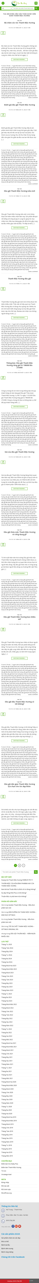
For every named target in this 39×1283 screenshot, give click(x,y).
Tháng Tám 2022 (7, 1015)
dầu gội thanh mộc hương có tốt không (23, 249)
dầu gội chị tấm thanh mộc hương (14, 152)
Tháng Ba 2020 (6, 1110)
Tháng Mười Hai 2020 (8, 1082)
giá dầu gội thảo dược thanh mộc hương (18, 176)
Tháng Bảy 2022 (6, 1018)
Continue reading (19, 59)
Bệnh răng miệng (7, 1252)
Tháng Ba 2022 (6, 1033)
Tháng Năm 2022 (7, 1026)
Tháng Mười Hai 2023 (8, 966)
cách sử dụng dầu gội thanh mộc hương (12, 67)
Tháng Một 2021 (7, 1078)
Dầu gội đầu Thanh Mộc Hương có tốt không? (19, 702)
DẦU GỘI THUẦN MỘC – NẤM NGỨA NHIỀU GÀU (18, 935)
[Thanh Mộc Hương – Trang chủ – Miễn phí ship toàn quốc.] (19, 3)
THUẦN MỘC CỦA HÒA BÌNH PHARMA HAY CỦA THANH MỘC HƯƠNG (17, 884)
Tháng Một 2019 (7, 1156)
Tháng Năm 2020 (7, 1103)
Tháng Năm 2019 (7, 1142)
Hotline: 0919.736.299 (14, 1281)
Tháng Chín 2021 (7, 1054)
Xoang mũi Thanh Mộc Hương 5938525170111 (17, 880)
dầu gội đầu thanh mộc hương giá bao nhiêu (24, 156)
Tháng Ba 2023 (6, 997)
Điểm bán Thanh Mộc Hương (11, 1167)
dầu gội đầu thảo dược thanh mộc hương (12, 157)
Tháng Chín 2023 (7, 976)
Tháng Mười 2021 (7, 1050)
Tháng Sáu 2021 (6, 1061)
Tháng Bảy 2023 (6, 983)
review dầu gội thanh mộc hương (10, 96)
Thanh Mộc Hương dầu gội (19, 278)
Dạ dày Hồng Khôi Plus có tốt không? (14, 893)
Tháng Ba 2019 (6, 1149)
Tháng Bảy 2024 (6, 951)
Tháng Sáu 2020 (6, 1099)
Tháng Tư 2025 (6, 944)
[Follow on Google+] (16, 1226)
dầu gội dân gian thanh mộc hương (14, 69)
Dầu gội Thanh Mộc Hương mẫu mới (19, 191)
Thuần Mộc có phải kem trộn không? (13, 896)
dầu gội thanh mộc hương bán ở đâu (15, 75)
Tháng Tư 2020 (6, 1107)
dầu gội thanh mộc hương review (16, 82)
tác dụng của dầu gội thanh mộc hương (18, 269)
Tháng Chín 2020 (7, 1092)
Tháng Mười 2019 (7, 1124)
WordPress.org (6, 1193)
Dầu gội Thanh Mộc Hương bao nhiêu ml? (19, 618)
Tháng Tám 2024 (7, 948)
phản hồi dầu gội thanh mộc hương (22, 178)
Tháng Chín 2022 (7, 1011)
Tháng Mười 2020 (7, 1089)
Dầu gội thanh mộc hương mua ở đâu (20, 254)
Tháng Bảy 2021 (6, 1057)
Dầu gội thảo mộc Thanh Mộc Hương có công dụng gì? (19, 533)
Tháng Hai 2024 (6, 962)
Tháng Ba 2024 (6, 959)
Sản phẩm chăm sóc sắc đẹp (10, 1238)
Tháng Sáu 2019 (6, 1138)
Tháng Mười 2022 (7, 1008)
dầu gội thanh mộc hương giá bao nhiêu (26, 251)
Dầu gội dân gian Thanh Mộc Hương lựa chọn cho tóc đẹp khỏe (19, 785)
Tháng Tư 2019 (6, 1145)
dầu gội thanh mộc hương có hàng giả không (13, 247)
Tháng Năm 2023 (7, 990)
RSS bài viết (5, 1186)
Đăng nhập (5, 1182)
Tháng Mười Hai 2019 (8, 1117)
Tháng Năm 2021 (7, 1064)
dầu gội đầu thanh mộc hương (16, 154)
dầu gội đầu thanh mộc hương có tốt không (17, 71)
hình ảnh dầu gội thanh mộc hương (20, 92)
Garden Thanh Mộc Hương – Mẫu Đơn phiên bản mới (18, 906)
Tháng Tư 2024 (6, 955)
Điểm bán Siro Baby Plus (9, 1164)
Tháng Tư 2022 (6, 1029)
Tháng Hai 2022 (6, 1036)
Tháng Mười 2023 (7, 973)
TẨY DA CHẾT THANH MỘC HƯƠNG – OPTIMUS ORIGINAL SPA (17, 927)
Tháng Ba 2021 (6, 1071)
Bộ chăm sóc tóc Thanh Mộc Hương (19, 22)
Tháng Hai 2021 (6, 1075)
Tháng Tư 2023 (6, 994)
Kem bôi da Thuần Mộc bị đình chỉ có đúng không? (18, 889)
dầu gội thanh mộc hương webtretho (25, 256)
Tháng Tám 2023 (7, 980)
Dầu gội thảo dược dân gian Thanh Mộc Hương (23, 84)
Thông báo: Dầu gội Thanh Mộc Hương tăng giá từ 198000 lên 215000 (19, 365)
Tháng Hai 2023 (6, 1001)
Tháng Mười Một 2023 (9, 969)
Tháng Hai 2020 (6, 1114)
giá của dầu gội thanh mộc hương (14, 90)
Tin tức (19, 20)
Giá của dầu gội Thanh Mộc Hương (19, 452)
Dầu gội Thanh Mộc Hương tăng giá (18, 430)
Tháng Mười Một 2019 (9, 1121)
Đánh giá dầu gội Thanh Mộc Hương (19, 105)
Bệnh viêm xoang (7, 1248)
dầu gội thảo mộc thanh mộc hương (20, 260)
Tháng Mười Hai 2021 (8, 1043)
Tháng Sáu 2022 (6, 1022)
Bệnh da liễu (5, 1245)
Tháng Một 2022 (7, 1040)
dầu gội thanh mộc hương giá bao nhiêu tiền (13, 253)
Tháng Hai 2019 (6, 1152)
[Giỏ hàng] (36, 3)
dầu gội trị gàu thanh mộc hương (23, 262)
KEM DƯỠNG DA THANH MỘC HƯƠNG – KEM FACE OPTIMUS (18, 913)
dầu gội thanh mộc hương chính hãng (23, 77)
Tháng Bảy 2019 (6, 1135)
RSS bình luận (6, 1189)
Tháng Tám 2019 (7, 1131)
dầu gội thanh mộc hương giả (13, 81)
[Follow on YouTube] (19, 1226)
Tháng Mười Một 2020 (9, 1085)
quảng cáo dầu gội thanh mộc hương (25, 94)
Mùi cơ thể (5, 1241)
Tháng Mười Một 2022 (9, 1004)
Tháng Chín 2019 (7, 1128)
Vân (29, 27)
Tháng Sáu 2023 (6, 987)
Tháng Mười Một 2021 (9, 1047)
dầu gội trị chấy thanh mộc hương (14, 88)
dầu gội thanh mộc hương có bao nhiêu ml (25, 245)
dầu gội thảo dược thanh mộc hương (11, 86)
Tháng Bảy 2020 (6, 1096)
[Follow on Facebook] (13, 1226)
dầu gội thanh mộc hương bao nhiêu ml (17, 243)
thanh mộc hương (10, 97)
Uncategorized (6, 1174)
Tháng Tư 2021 (6, 1068)
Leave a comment (33, 97)
